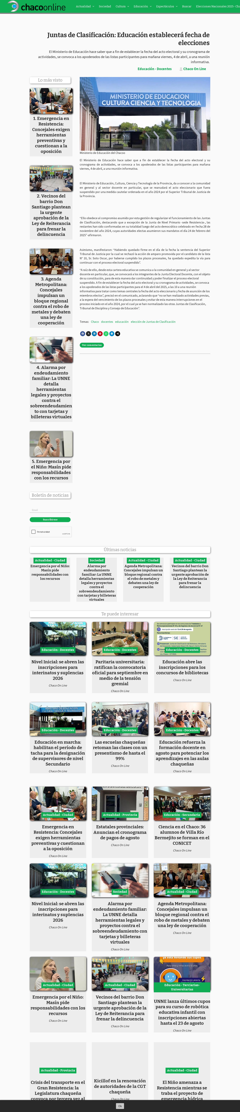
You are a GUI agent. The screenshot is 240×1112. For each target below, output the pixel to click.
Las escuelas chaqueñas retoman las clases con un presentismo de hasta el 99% (120, 750)
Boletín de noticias (50, 495)
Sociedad (105, 6)
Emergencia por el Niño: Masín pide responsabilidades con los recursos (50, 572)
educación (122, 322)
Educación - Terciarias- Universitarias (182, 987)
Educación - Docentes (155, 68)
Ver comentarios (92, 345)
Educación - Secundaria (182, 815)
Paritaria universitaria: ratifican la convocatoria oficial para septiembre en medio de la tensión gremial (120, 672)
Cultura (121, 6)
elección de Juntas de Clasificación (153, 322)
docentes (107, 322)
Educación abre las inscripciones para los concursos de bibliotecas (182, 667)
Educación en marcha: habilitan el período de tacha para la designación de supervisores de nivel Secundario (58, 753)
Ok (120, 1106)
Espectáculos (165, 6)
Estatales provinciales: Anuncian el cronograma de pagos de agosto (120, 832)
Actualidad (83, 6)
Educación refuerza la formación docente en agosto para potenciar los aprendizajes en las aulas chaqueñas (182, 753)
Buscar (186, 6)
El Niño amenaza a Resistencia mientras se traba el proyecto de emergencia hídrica (182, 1090)
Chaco (95, 322)
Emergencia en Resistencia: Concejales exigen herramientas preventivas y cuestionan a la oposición (58, 837)
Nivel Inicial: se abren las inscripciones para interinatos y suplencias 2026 (58, 670)
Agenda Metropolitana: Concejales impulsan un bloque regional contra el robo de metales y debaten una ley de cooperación (143, 576)
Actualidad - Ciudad (50, 560)
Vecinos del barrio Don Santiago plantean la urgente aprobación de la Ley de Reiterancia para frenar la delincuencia (190, 576)
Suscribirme (50, 519)
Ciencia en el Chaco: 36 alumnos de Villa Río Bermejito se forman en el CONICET (182, 835)
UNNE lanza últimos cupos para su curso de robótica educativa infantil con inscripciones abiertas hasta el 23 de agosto (182, 1012)
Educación (141, 6)
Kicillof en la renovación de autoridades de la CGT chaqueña (120, 1086)
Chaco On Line (194, 69)
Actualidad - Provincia (120, 815)
